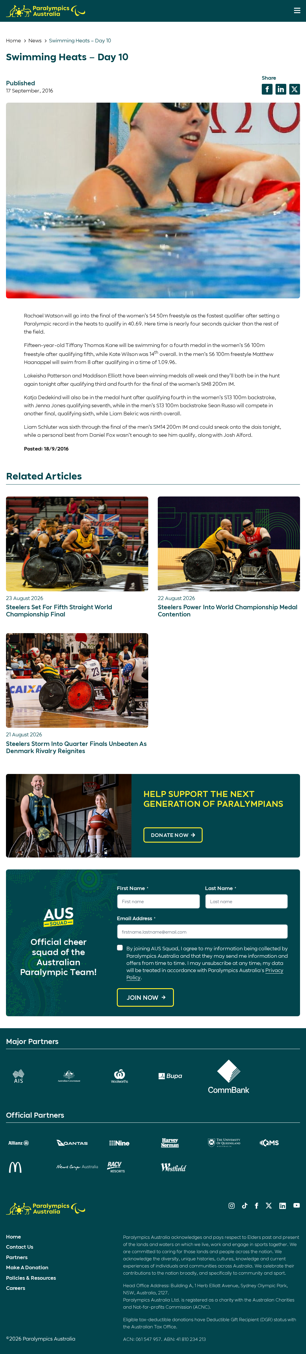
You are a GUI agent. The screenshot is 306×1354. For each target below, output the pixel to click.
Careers (15, 1288)
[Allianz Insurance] (27, 1143)
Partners (16, 1257)
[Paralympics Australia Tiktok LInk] (244, 1207)
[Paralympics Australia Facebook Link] (256, 1207)
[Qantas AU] (77, 1143)
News (35, 40)
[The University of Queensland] (229, 1143)
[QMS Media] (279, 1143)
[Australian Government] (77, 1076)
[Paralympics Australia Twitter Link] (269, 1207)
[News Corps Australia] (77, 1167)
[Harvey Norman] (178, 1143)
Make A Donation (27, 1267)
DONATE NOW (170, 835)
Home (13, 40)
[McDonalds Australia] (27, 1167)
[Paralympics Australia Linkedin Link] (282, 1207)
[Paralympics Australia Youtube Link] (296, 1206)
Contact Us (19, 1247)
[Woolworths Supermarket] (128, 1076)
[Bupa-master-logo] (178, 1076)
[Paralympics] (45, 14)
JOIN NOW (142, 997)
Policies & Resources (31, 1278)
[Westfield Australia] (178, 1167)
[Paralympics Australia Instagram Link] (232, 1207)
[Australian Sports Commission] (27, 1076)
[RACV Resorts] (128, 1167)
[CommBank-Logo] (229, 1076)
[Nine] (128, 1143)
